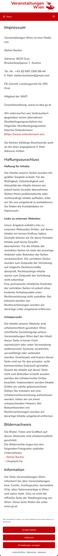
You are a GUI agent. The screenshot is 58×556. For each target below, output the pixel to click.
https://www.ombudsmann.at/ (24, 134)
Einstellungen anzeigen (29, 545)
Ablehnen (29, 537)
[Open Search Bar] (54, 16)
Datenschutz (31, 552)
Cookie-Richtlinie (18, 552)
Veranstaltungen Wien (27, 5)
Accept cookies (29, 529)
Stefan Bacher (15, 457)
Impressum (42, 552)
